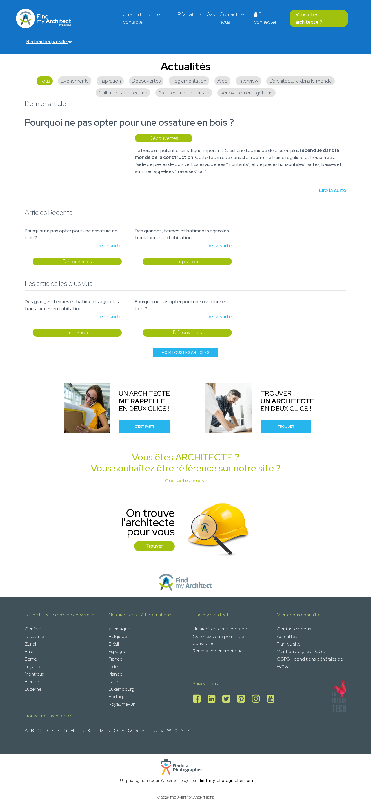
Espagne (117, 651)
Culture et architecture (123, 92)
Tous (44, 80)
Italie (113, 682)
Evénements (74, 80)
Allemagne (119, 629)
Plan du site (288, 644)
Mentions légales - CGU (301, 651)
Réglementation (189, 80)
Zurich (31, 644)
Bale (29, 651)
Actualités (287, 636)
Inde (113, 666)
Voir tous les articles (185, 352)
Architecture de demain (183, 92)
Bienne (32, 682)
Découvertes (146, 80)
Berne (31, 659)
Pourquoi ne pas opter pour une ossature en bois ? (129, 122)
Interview (248, 80)
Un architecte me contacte (141, 18)
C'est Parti (144, 426)
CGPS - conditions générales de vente (310, 662)
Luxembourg (121, 689)
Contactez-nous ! (185, 480)
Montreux (34, 674)
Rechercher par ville (47, 42)
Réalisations (190, 14)
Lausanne (34, 636)
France (115, 659)
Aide (222, 80)
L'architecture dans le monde (300, 80)
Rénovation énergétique (246, 92)
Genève (33, 629)
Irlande (115, 674)
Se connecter (265, 18)
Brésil (114, 644)
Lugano (32, 666)
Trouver (286, 426)
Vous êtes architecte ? (308, 18)
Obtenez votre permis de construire (218, 639)
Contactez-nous (232, 18)
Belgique (118, 636)
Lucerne (33, 689)
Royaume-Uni (123, 704)
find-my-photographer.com (226, 780)
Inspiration (110, 80)
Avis (211, 14)
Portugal (117, 697)
